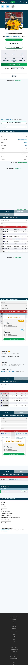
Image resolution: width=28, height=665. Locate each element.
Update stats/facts (15, 122)
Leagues (7, 379)
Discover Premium (14, 454)
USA (14, 623)
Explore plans (14, 339)
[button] (14, 40)
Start (2, 119)
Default (7, 211)
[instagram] (12, 76)
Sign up (13, 2)
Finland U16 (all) (8, 239)
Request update (22, 162)
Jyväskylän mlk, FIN (22, 139)
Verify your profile (5, 529)
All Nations (14, 628)
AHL (14, 639)
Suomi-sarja (16, 251)
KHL (14, 636)
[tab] (7, 211)
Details (24, 491)
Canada (14, 621)
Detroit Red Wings (14, 651)
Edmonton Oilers (14, 653)
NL (14, 643)
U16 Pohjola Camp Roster (14, 479)
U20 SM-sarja (16, 36)
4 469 (8, 68)
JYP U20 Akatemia (8, 246)
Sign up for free (5, 371)
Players (7, 412)
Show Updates (14, 43)
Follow (14, 39)
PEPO (6, 251)
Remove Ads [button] (18, 80)
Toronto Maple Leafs (14, 658)
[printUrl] (15, 76)
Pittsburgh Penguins (14, 656)
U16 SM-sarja (17, 229)
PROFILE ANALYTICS (17, 68)
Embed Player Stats (21, 209)
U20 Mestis (16, 246)
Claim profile (15, 47)
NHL (14, 634)
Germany (14, 626)
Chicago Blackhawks (14, 649)
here (6, 531)
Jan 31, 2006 (24, 133)
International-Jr (17, 239)
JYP (26, 145)
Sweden (14, 619)
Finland (25, 142)
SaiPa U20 (9, 36)
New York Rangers (14, 654)
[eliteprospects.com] (4, 2)
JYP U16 (6, 229)
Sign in (18, 2)
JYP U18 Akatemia (8, 236)
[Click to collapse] (26, 217)
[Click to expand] (26, 415)
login (13, 371)
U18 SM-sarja (17, 234)
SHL (14, 638)
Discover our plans (14, 64)
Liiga (14, 641)
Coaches (7, 214)
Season (7, 471)
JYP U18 (6, 234)
